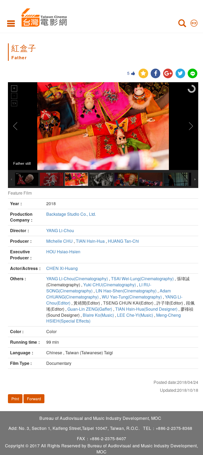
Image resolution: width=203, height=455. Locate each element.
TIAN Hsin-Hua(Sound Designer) (146, 309)
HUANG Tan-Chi (123, 241)
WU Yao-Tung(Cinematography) (132, 297)
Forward (34, 398)
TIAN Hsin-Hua (90, 241)
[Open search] (182, 24)
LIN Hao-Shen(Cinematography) (126, 291)
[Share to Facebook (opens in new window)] (155, 73)
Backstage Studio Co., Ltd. (71, 214)
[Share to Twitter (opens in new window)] (180, 73)
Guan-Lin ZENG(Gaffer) (89, 309)
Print (15, 398)
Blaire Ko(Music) (98, 315)
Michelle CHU (59, 241)
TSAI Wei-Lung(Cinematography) (142, 278)
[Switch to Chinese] (194, 22)
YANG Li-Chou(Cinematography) (77, 278)
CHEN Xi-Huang (62, 268)
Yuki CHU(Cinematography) (109, 285)
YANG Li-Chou (60, 230)
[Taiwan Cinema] (42, 16)
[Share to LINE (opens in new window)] (192, 73)
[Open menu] (11, 23)
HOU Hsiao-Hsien (63, 252)
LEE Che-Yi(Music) (135, 315)
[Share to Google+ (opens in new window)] (168, 73)
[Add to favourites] (143, 73)
